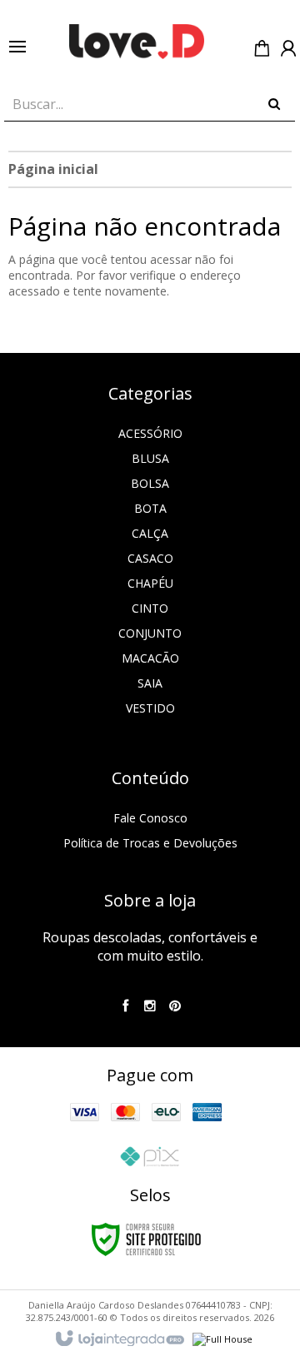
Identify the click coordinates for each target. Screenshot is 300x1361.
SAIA (150, 683)
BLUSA (150, 458)
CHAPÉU (150, 583)
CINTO (150, 608)
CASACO (150, 558)
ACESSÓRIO (150, 433)
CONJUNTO (150, 633)
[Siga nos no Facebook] (125, 1006)
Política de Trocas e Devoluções (150, 843)
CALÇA (150, 533)
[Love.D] (136, 41)
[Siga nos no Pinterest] (175, 1006)
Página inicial (53, 169)
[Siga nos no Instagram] (150, 1006)
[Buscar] (274, 99)
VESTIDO (150, 708)
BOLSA (150, 483)
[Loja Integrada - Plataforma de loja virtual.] (119, 1339)
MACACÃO (150, 658)
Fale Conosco (150, 818)
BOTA (150, 508)
